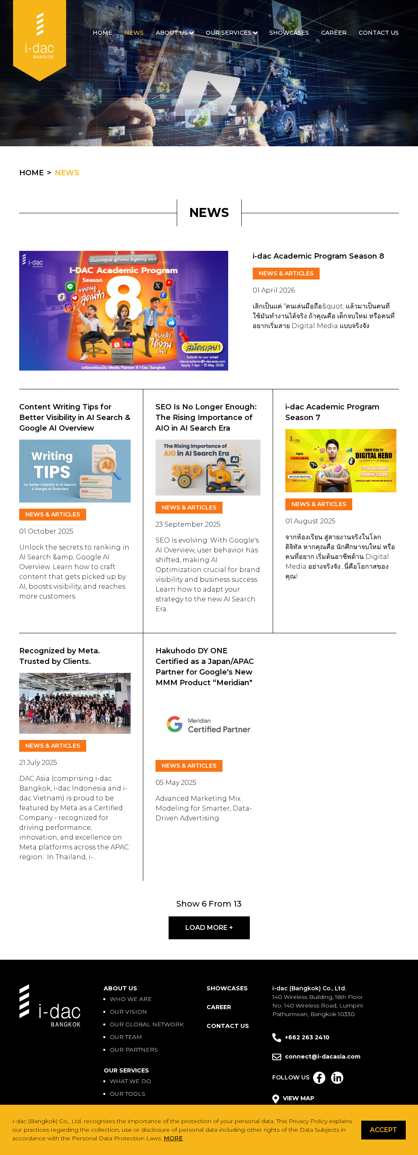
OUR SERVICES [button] (228, 32)
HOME (102, 32)
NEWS (134, 32)
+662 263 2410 (306, 1037)
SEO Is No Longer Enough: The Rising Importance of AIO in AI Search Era (206, 417)
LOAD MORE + (209, 928)
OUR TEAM (126, 1037)
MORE (173, 1138)
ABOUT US (120, 988)
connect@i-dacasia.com (322, 1056)
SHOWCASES (289, 32)
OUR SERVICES (126, 1070)
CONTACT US (379, 32)
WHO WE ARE (131, 999)
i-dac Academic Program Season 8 (318, 256)
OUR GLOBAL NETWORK (147, 1024)
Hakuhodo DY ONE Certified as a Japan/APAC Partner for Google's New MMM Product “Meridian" (205, 666)
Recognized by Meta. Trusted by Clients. (59, 656)
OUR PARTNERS (134, 1049)
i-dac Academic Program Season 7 (332, 412)
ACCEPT (383, 1130)
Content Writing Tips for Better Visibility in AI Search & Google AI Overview (74, 417)
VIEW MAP (297, 1098)
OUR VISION (128, 1011)
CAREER (334, 32)
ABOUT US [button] (172, 32)
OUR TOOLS (127, 1093)
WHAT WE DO (130, 1081)
